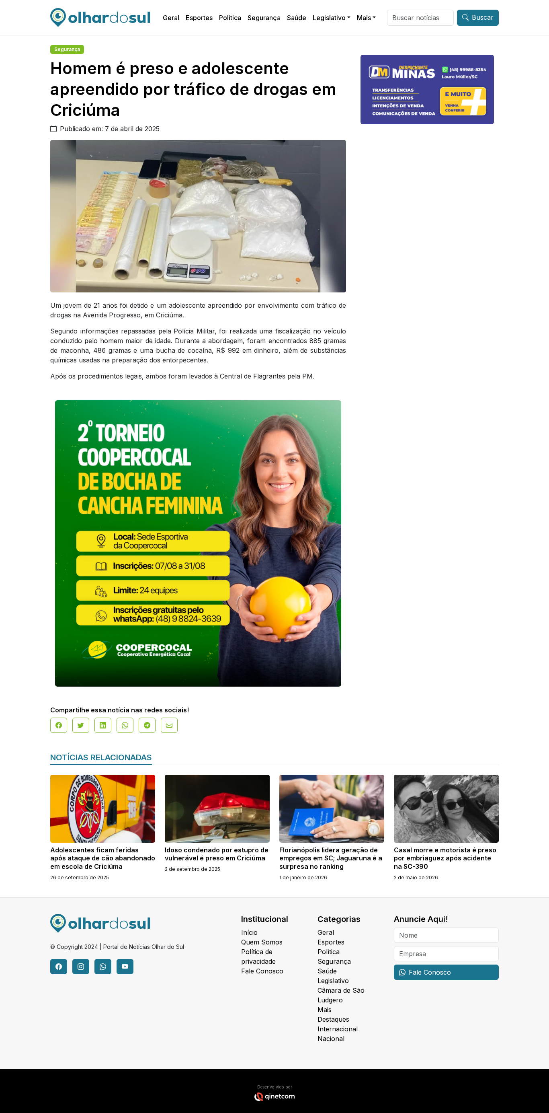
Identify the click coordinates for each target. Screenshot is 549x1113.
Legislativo (329, 18)
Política (230, 18)
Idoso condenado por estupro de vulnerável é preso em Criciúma (216, 854)
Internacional (338, 1029)
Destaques (333, 1019)
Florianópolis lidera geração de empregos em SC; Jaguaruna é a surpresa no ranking (330, 858)
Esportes (199, 18)
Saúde (296, 18)
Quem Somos (262, 942)
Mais (364, 18)
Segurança (264, 18)
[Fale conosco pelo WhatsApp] (102, 966)
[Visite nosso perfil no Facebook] (58, 966)
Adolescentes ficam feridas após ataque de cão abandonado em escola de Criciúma (102, 858)
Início (249, 932)
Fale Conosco (262, 971)
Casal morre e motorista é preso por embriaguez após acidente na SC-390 (445, 858)
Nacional (331, 1039)
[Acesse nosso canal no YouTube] (125, 966)
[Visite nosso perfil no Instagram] (80, 966)
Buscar (483, 17)
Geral (171, 18)
